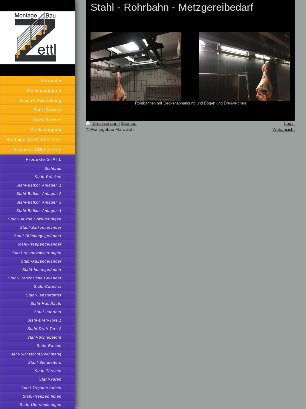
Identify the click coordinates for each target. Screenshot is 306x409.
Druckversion (105, 123)
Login (289, 123)
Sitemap (129, 123)
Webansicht (284, 129)
